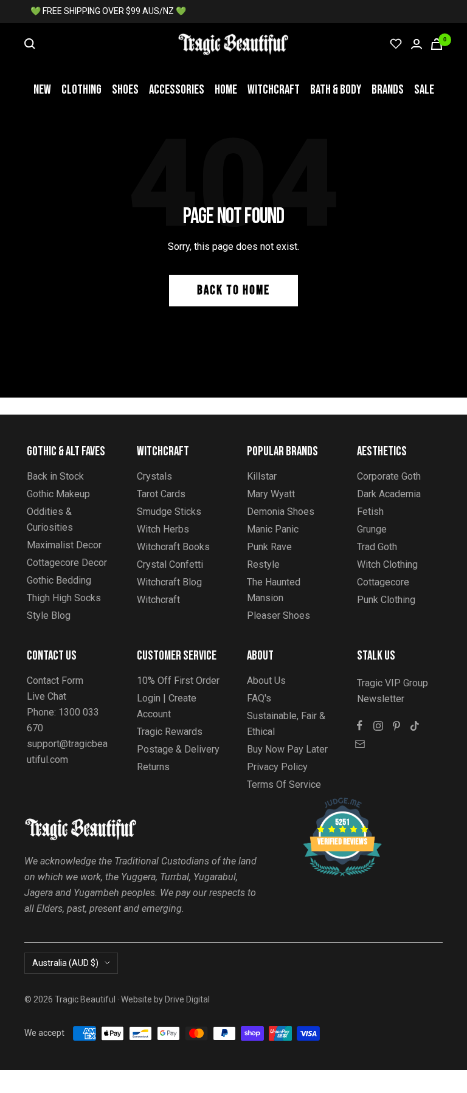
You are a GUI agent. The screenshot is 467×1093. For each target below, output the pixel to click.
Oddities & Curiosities (50, 519)
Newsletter (380, 699)
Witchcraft (273, 89)
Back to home (233, 290)
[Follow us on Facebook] (360, 726)
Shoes (125, 89)
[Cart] (437, 44)
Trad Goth (377, 547)
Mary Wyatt (271, 494)
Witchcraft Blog (169, 582)
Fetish (370, 511)
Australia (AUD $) (65, 963)
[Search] (29, 43)
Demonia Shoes (280, 511)
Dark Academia (389, 494)
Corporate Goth (389, 476)
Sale (424, 89)
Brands (388, 89)
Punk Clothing (386, 599)
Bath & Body (335, 89)
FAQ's (259, 698)
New (42, 89)
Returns (153, 767)
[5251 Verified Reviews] (331, 804)
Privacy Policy (277, 767)
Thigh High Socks (64, 598)
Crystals (154, 476)
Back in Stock (55, 476)
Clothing (81, 89)
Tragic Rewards (169, 731)
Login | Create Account (166, 706)
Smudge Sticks (169, 511)
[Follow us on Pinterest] (396, 726)
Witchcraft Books (173, 547)
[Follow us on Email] (360, 744)
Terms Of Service (284, 784)
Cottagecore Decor (67, 562)
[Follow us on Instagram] (378, 726)
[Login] (416, 44)
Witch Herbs (163, 529)
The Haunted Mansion (273, 590)
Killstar (262, 476)
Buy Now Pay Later (287, 749)
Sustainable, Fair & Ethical (286, 723)
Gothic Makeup (58, 494)
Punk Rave (269, 547)
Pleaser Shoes (278, 615)
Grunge (372, 529)
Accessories (176, 89)
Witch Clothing (387, 564)
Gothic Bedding (59, 580)
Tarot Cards (161, 494)
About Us (266, 680)
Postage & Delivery (178, 749)
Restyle (263, 564)
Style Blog (49, 615)
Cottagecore (383, 582)
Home (226, 89)
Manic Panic (273, 529)
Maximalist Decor (64, 545)
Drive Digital (187, 999)
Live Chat (46, 696)
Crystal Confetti (170, 564)
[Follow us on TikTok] (415, 726)
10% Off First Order (178, 680)
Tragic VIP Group (392, 683)
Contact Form (55, 680)
